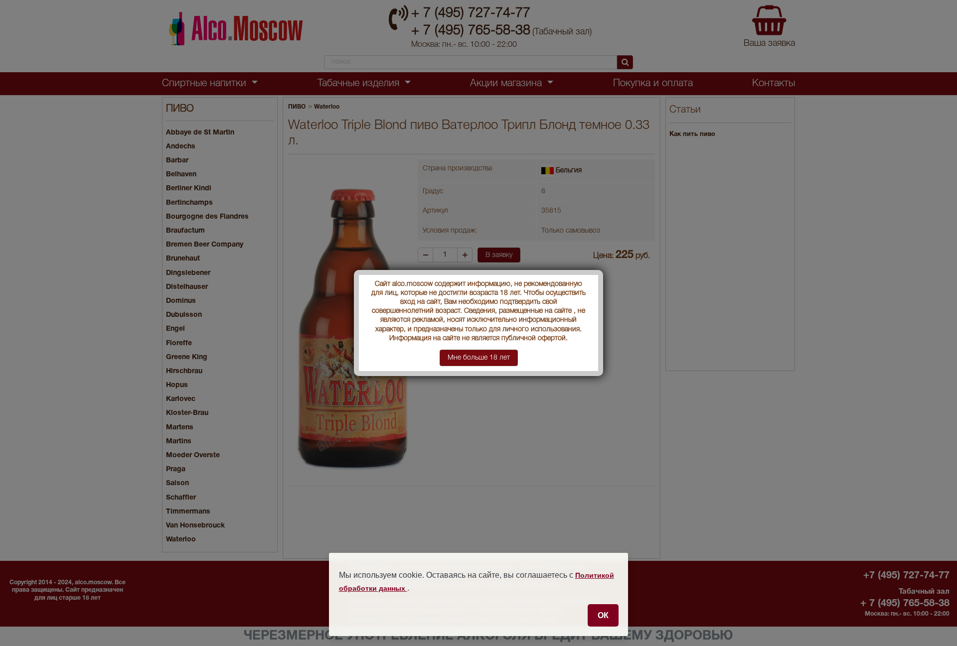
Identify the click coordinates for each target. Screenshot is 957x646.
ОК (603, 615)
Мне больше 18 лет (479, 358)
